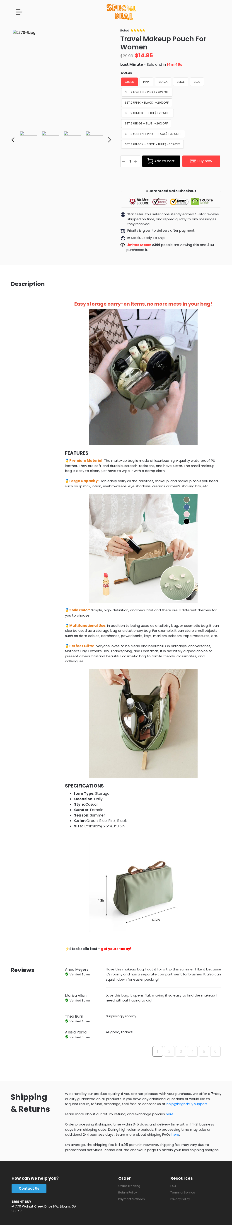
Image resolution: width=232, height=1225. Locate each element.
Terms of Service (182, 1192)
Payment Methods (131, 1199)
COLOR (126, 73)
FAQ (173, 1186)
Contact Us (29, 1188)
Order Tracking (129, 1186)
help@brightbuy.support (187, 1103)
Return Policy (127, 1192)
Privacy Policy (180, 1199)
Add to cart (164, 161)
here (170, 1114)
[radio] (129, 82)
